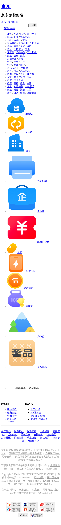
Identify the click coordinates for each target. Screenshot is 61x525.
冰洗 (9, 34)
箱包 (16, 77)
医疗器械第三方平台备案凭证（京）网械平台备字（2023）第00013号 (30, 480)
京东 (6, 6)
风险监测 (19, 437)
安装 (9, 89)
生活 (29, 83)
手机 (9, 40)
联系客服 (31, 431)
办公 (16, 37)
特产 (29, 46)
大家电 (10, 422)
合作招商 (44, 431)
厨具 (20, 58)
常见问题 (12, 419)
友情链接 (38, 434)
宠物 (27, 49)
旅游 (22, 83)
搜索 (33, 25)
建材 (16, 55)
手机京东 (25, 434)
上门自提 (35, 409)
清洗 (22, 89)
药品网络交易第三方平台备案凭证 (33, 456)
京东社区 (6, 437)
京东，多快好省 (9, 22)
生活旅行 (12, 416)
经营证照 (39, 477)
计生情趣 (23, 68)
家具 (22, 55)
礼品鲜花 (18, 86)
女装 (16, 65)
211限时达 (35, 412)
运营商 (17, 40)
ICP (3, 453)
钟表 (22, 77)
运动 (16, 62)
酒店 (16, 83)
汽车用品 (25, 71)
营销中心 (12, 434)
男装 (9, 65)
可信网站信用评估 (13, 504)
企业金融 (31, 92)
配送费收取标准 (38, 419)
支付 (9, 92)
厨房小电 (23, 43)
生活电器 (12, 43)
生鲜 (22, 46)
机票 (9, 83)
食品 (9, 46)
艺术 (9, 86)
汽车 (16, 71)
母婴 (9, 80)
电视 (22, 34)
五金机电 (32, 52)
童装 (22, 65)
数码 (25, 40)
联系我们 (19, 431)
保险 (22, 92)
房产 (9, 71)
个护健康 (34, 43)
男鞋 (9, 62)
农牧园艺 (29, 86)
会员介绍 (12, 412)
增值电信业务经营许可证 (40, 484)
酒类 (16, 46)
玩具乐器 (18, 80)
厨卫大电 (31, 34)
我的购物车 (9, 28)
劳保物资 (20, 52)
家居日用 (12, 58)
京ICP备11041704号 (46, 450)
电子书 (30, 74)
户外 (22, 62)
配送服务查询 (37, 416)
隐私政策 (44, 437)
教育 (22, 74)
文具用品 (25, 37)
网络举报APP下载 (30, 509)
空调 (16, 34)
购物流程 (12, 409)
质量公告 (31, 437)
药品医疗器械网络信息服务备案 (25, 453)
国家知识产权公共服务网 (36, 515)
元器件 (10, 52)
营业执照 (19, 484)
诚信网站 (47, 504)
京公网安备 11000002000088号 (17, 450)
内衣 (29, 65)
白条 (16, 92)
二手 (29, 89)
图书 (9, 74)
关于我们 (6, 431)
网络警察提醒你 (30, 504)
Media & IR (33, 440)
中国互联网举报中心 (13, 509)
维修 (16, 89)
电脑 (9, 37)
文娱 (16, 74)
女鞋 (9, 77)
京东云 (36, 489)
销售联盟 (51, 434)
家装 (9, 55)
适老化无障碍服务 (23, 515)
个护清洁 (18, 49)
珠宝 (29, 77)
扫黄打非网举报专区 (47, 509)
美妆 (9, 49)
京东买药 (12, 68)
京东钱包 (24, 489)
